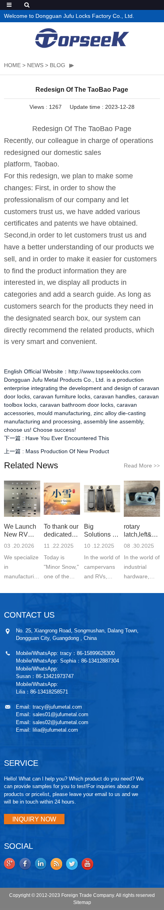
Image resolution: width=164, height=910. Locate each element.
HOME (12, 65)
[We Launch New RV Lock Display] (22, 499)
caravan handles (114, 396)
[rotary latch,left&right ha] (142, 499)
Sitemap (82, 902)
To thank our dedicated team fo (61, 531)
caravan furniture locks (61, 396)
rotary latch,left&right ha (142, 531)
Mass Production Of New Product (67, 451)
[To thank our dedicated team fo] (62, 499)
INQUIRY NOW (34, 819)
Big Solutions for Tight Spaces (101, 531)
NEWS (35, 65)
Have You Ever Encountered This (67, 438)
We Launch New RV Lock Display (20, 531)
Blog (57, 65)
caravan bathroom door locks (76, 405)
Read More (142, 465)
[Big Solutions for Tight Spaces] (102, 499)
